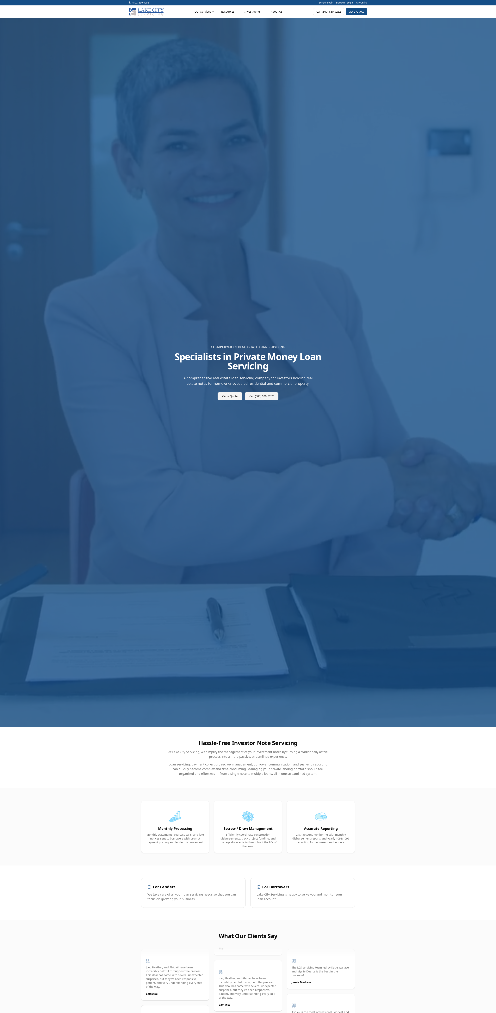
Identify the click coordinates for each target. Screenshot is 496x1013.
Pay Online (361, 2)
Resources (227, 11)
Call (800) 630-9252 (328, 11)
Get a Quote (356, 11)
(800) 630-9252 (141, 2)
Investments (253, 11)
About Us (276, 11)
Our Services (203, 11)
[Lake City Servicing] (146, 12)
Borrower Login (344, 2)
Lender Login (326, 2)
